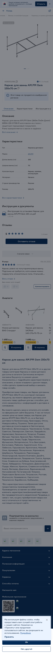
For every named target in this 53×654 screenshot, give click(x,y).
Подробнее (25, 633)
